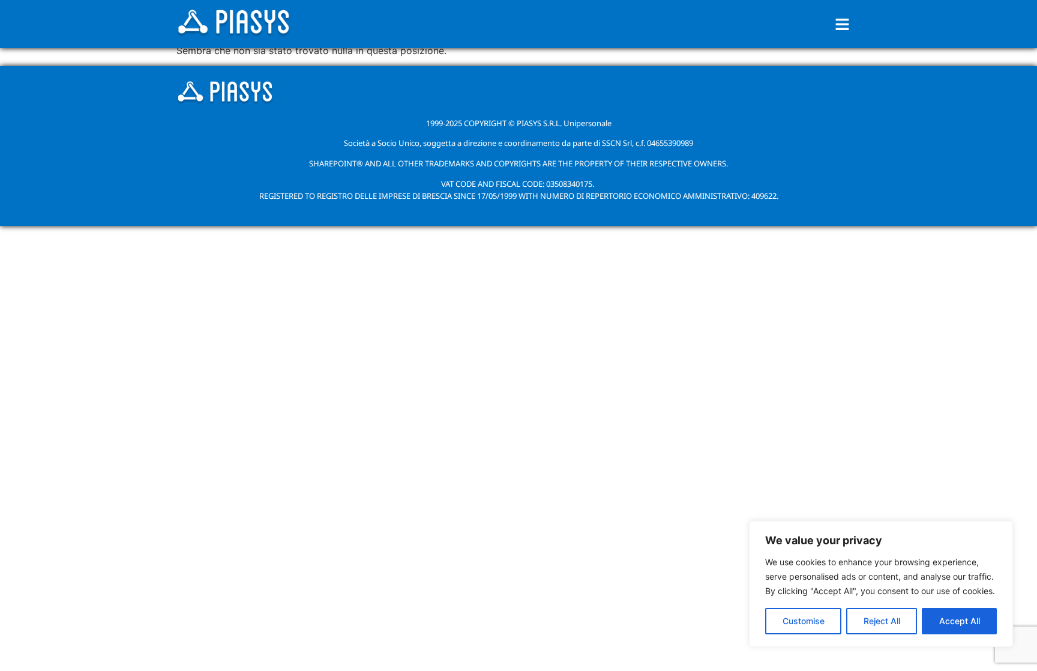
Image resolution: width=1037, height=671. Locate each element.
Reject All (882, 621)
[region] (881, 584)
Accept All (959, 621)
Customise (804, 621)
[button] (843, 24)
